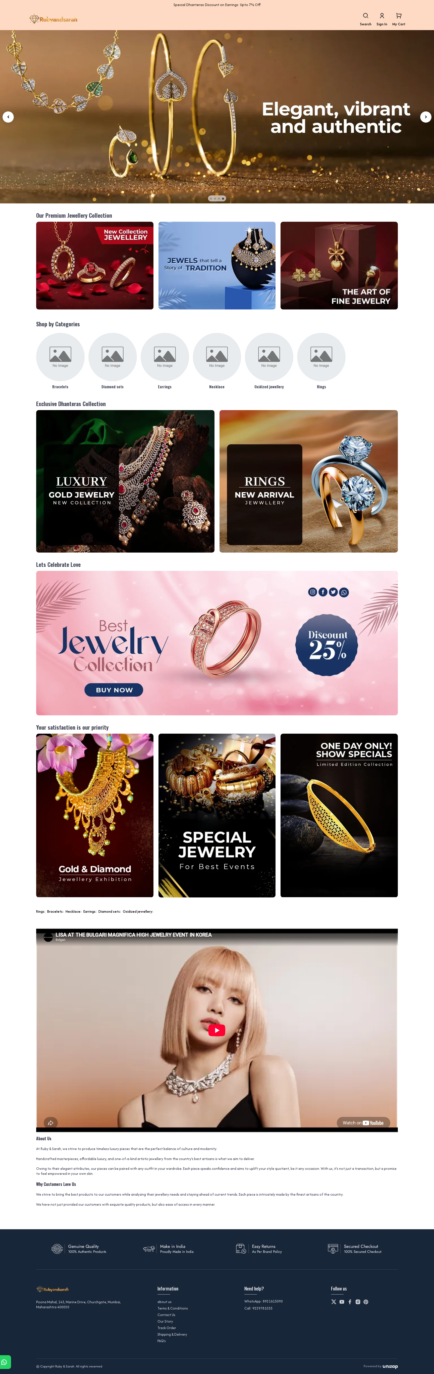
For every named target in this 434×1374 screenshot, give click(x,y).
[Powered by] (390, 1366)
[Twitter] (334, 1302)
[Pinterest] (366, 1302)
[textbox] (217, 1072)
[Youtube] (342, 1302)
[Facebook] (350, 1302)
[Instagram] (358, 1302)
